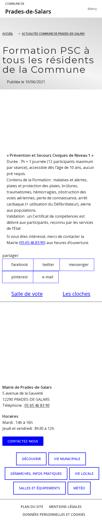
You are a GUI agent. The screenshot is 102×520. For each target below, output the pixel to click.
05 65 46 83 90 (37, 405)
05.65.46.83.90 (32, 242)
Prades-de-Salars (28, 8)
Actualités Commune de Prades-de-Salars (53, 34)
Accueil (7, 34)
